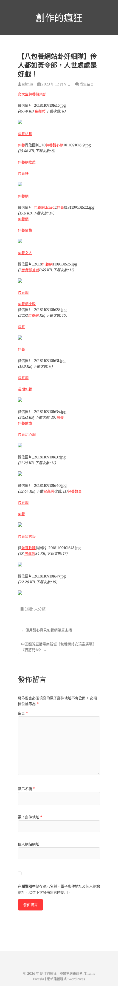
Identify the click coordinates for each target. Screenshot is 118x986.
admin (27, 84)
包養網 (39, 111)
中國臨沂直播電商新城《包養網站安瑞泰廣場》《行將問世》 (58, 647)
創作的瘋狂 (59, 17)
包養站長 (25, 133)
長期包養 (25, 389)
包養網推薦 (27, 162)
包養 (21, 145)
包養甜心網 (54, 145)
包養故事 (25, 423)
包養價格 (25, 230)
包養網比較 (27, 304)
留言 (23, 713)
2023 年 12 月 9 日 (56, 84)
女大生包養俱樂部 (32, 94)
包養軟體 (28, 548)
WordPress (76, 979)
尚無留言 (87, 84)
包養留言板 (30, 270)
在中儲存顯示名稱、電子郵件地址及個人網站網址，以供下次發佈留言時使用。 (59, 889)
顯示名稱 (26, 788)
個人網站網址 (28, 844)
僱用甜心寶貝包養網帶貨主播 (46, 630)
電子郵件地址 (30, 817)
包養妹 (23, 173)
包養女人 (25, 253)
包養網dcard (44, 207)
